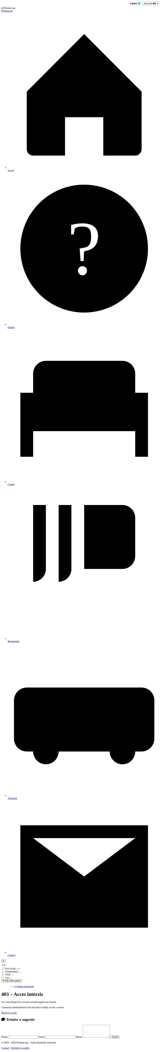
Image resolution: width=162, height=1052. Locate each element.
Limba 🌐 (135, 3)
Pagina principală (24, 986)
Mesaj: (79, 1037)
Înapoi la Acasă (9, 1012)
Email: (42, 1037)
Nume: (4, 1037)
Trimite (115, 1037)
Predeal (7, 11)
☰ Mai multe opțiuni (12, 981)
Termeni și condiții (20, 1048)
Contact (5, 1048)
